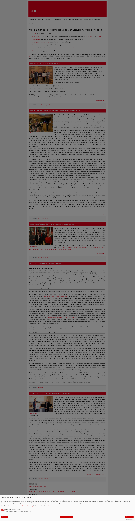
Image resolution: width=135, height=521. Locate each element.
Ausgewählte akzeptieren (67, 517)
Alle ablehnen (4, 517)
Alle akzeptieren (129, 517)
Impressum (51, 505)
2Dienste (7, 513)
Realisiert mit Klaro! (129, 519)
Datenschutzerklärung (27, 505)
